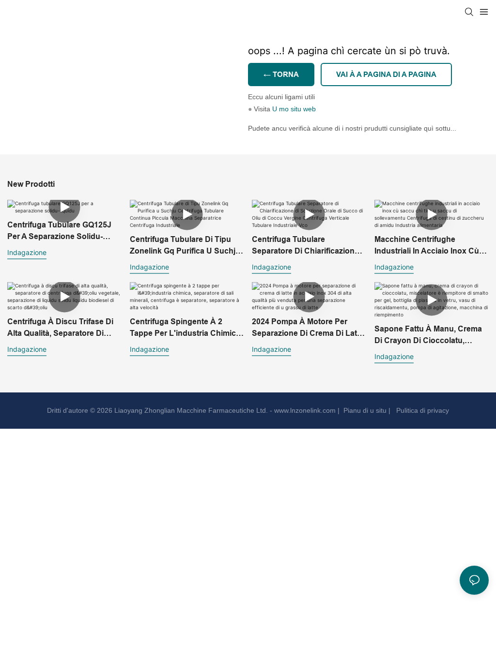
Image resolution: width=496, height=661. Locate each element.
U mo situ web (294, 109)
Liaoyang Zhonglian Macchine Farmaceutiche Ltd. (190, 410)
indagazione (26, 252)
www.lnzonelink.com (304, 410)
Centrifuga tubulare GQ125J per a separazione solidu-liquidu (59, 231)
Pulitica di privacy (421, 410)
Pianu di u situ (364, 410)
